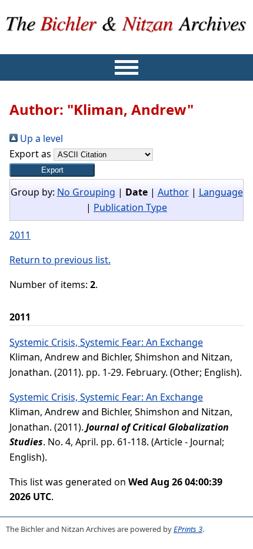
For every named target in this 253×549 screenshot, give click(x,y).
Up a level (40, 138)
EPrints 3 (188, 529)
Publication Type (130, 207)
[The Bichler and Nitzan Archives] (127, 45)
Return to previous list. (60, 259)
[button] (52, 170)
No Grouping (86, 192)
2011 (20, 235)
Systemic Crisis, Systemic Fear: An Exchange (106, 342)
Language (221, 192)
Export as (30, 153)
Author (173, 192)
